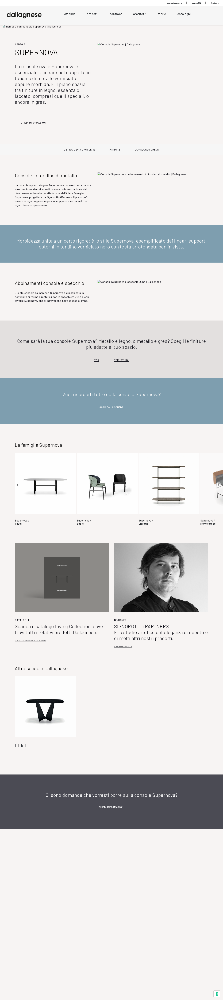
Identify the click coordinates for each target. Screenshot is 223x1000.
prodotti (92, 14)
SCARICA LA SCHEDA (111, 407)
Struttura (121, 360)
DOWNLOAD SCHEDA (147, 149)
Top (96, 360)
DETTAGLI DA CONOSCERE (79, 149)
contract (116, 14)
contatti (196, 3)
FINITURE (115, 149)
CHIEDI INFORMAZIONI (33, 122)
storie (162, 14)
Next (218, 485)
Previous (18, 485)
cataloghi (184, 14)
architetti (140, 14)
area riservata (174, 3)
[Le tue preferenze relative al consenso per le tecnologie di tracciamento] (217, 994)
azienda (70, 14)
